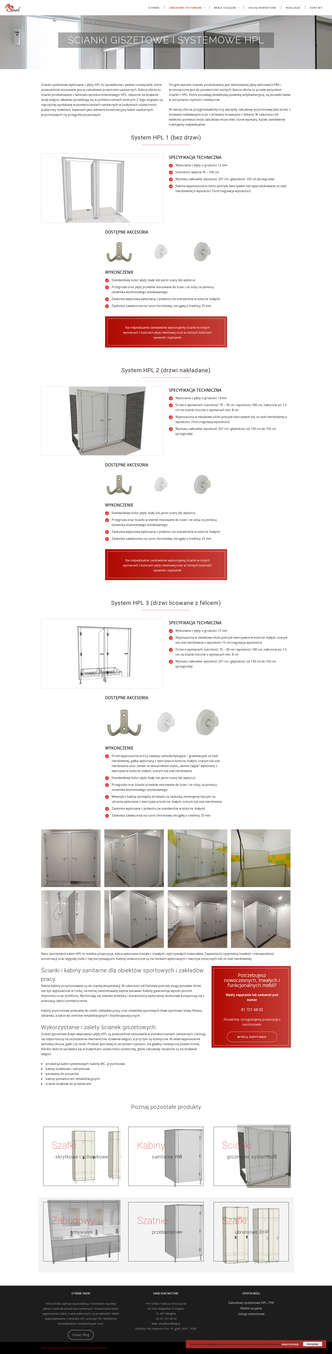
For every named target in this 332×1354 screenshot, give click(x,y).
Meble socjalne (251, 1308)
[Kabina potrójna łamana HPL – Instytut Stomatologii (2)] (134, 858)
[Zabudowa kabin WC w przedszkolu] (198, 858)
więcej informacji (290, 1344)
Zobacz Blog (80, 1335)
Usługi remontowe (251, 1314)
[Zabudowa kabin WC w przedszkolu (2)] (261, 858)
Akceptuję (312, 1344)
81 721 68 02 (252, 1009)
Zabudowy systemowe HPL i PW (251, 1303)
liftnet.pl (103, 1348)
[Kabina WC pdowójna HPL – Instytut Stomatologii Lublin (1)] (71, 858)
